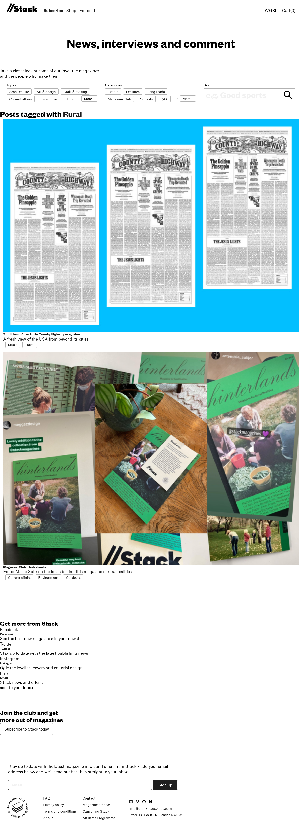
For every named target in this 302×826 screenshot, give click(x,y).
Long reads (156, 91)
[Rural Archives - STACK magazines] (21, 8)
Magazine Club (119, 99)
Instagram (7, 663)
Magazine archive (96, 805)
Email (4, 677)
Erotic (71, 99)
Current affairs (20, 99)
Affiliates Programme (99, 818)
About (48, 818)
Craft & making (75, 91)
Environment (49, 99)
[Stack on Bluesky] (150, 802)
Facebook (7, 634)
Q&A (164, 99)
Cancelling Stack (96, 811)
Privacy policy (53, 805)
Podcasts (146, 99)
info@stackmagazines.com (150, 808)
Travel (29, 345)
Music (12, 345)
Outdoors (73, 577)
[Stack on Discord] (144, 802)
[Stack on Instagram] (131, 802)
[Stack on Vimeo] (137, 802)
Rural (72, 113)
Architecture (19, 91)
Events (113, 91)
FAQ (46, 798)
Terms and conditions (60, 811)
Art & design (46, 91)
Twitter (5, 648)
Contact (89, 798)
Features (133, 91)
